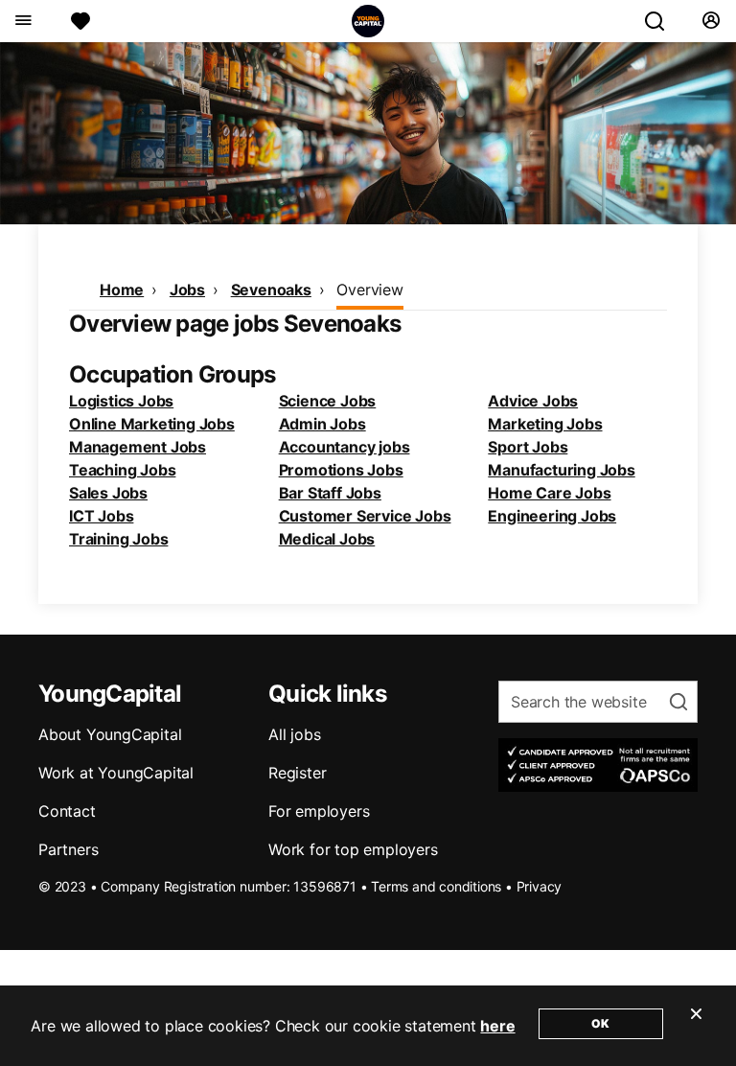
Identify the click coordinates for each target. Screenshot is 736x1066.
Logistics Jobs (121, 400)
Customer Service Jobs (365, 515)
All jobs (294, 734)
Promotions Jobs (341, 469)
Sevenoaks (271, 289)
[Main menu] (22, 21)
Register (297, 772)
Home (122, 289)
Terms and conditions (436, 886)
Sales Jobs (108, 492)
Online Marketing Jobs (152, 423)
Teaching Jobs (122, 469)
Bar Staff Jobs (330, 492)
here (497, 1025)
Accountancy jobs (344, 446)
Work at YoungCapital (116, 772)
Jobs (187, 289)
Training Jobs (118, 538)
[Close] (696, 1026)
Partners (68, 849)
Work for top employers (353, 849)
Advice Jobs (533, 400)
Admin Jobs (322, 423)
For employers (318, 811)
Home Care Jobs (549, 492)
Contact (67, 811)
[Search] (662, 21)
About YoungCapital (109, 734)
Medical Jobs (327, 538)
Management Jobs (137, 446)
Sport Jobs (527, 446)
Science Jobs (328, 400)
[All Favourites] (80, 21)
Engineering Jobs (552, 515)
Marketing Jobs (545, 423)
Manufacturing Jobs (561, 469)
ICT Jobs (101, 515)
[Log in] (710, 21)
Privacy (540, 886)
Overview (369, 289)
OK (600, 1023)
